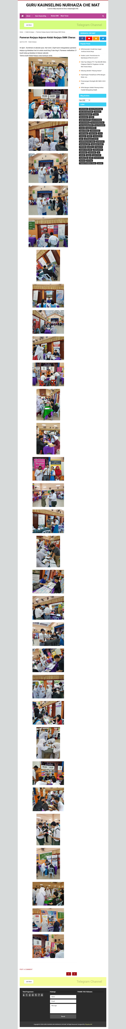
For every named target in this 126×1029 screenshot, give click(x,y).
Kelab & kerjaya (32, 42)
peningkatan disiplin (97, 144)
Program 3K (98, 147)
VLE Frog (89, 160)
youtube (100, 163)
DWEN (91, 117)
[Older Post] (74, 974)
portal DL (90, 147)
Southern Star (84, 158)
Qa (98, 152)
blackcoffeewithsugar (96, 109)
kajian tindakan (84, 130)
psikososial (92, 152)
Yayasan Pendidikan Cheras (87, 163)
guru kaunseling (84, 122)
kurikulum (82, 136)
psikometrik (83, 152)
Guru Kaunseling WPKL (86, 125)
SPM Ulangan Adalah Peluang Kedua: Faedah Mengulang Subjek (92, 89)
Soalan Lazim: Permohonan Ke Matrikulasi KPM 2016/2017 (90, 57)
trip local (82, 160)
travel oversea (99, 158)
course (96, 114)
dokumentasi (83, 117)
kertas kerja (93, 133)
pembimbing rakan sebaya (87, 141)
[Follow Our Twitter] (103, 38)
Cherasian (97, 111)
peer (81, 139)
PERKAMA (83, 147)
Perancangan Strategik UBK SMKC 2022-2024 (93, 82)
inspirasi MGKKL (90, 128)
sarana (89, 155)
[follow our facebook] (82, 38)
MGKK (89, 136)
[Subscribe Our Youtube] (89, 38)
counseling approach (86, 114)
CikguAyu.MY (88, 1024)
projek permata (98, 149)
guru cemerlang (96, 120)
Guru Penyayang (99, 125)
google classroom (85, 120)
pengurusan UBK (84, 144)
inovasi (82, 128)
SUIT (91, 158)
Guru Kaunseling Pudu (97, 122)
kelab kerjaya (83, 133)
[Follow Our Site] (96, 38)
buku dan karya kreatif (86, 111)
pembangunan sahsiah (91, 139)
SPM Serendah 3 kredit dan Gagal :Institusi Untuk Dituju (91, 50)
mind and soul (97, 136)
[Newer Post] (68, 974)
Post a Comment (26, 969)
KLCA (100, 133)
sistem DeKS (96, 155)
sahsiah (82, 155)
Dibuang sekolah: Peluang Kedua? (91, 70)
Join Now (29, 25)
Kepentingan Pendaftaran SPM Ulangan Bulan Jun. (93, 76)
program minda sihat (85, 149)
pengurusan (100, 141)
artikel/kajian (83, 109)
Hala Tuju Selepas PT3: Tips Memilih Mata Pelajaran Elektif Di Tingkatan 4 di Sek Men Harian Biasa (93, 64)
